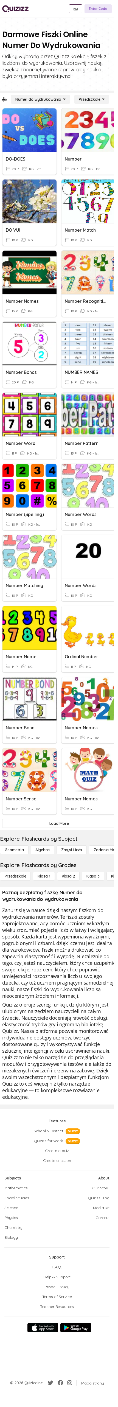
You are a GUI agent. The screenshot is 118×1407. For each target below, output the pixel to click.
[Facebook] (60, 1382)
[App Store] (42, 1327)
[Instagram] (69, 1382)
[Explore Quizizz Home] (15, 8)
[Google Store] (75, 1327)
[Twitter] (50, 1382)
